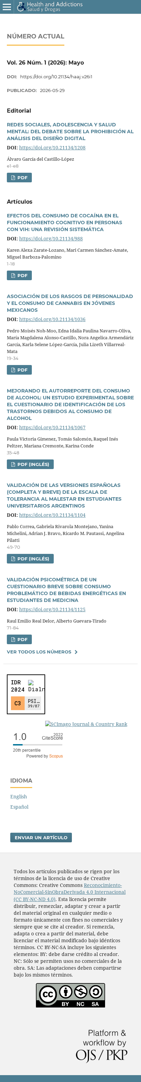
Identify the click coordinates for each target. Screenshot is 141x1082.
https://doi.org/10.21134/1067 (52, 427)
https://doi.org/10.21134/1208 (52, 147)
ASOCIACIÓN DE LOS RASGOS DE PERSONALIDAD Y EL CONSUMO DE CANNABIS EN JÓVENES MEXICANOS (70, 303)
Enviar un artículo (41, 837)
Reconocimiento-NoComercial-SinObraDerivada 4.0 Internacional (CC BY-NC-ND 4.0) (70, 892)
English (18, 796)
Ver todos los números (39, 651)
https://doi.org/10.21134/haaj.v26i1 (56, 76)
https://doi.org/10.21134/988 (51, 238)
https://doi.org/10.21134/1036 (52, 319)
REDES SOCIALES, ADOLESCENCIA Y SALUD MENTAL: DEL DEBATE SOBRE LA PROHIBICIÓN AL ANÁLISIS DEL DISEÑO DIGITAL (70, 131)
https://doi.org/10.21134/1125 (52, 609)
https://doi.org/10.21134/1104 (52, 515)
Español (19, 807)
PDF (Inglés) (32, 464)
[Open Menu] (7, 7)
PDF (21, 177)
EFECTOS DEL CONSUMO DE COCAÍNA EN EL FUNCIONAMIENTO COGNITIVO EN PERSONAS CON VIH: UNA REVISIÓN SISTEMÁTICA (64, 222)
